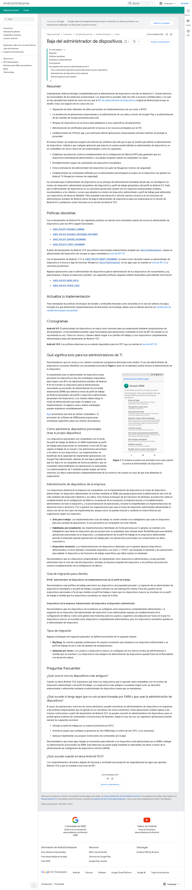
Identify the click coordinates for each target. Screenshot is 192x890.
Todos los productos (160, 872)
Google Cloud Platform (121, 872)
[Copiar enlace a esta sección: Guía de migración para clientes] (90, 574)
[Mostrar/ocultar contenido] (64, 49)
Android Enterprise (16, 3)
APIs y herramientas (98, 852)
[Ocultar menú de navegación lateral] (34, 885)
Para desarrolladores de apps (54, 856)
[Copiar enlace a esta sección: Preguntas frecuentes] (83, 668)
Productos (67, 34)
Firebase (102, 872)
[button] (18, 52)
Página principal (10, 10)
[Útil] (167, 34)
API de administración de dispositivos (117, 100)
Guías (26, 10)
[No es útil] (171, 34)
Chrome (89, 872)
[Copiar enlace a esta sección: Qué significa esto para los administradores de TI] (125, 355)
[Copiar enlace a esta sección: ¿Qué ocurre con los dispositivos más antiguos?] (111, 676)
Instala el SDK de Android (148, 852)
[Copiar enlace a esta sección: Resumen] (64, 86)
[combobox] (141, 3)
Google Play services (83, 34)
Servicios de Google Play (99, 856)
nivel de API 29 (117, 253)
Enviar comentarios (160, 42)
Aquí (49, 414)
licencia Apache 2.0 (49, 799)
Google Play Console (98, 861)
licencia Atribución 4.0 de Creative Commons (122, 796)
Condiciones (46, 884)
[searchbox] (18, 19)
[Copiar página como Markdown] (134, 41)
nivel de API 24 (158, 262)
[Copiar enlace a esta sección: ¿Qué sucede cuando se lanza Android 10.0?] (106, 756)
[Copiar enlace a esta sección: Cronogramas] (71, 321)
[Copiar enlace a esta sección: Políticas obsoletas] (78, 213)
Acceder (185, 3)
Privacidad (59, 884)
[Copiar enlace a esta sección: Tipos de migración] (74, 631)
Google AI (141, 872)
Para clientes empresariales (53, 852)
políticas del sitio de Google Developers (109, 799)
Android (76, 872)
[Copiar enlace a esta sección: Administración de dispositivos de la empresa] (108, 484)
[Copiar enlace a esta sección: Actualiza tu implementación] (93, 296)
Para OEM (45, 861)
